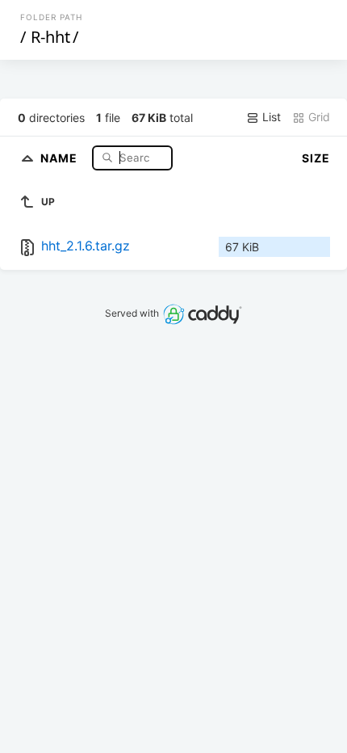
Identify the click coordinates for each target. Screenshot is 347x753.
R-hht (50, 37)
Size (316, 158)
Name (60, 157)
